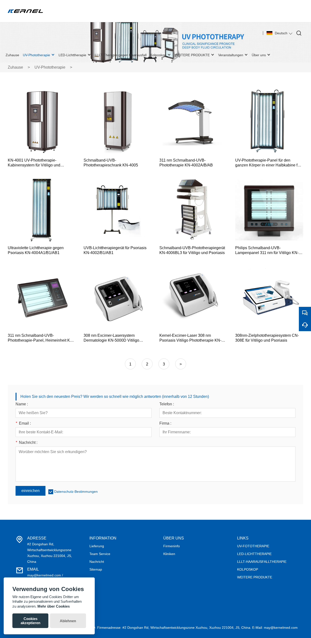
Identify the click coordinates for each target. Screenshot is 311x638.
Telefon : (166, 404)
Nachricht (96, 562)
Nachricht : (26, 443)
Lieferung (96, 546)
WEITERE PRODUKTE (254, 577)
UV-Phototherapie (50, 67)
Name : (22, 404)
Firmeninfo (171, 546)
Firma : (165, 423)
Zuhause (15, 67)
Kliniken (169, 554)
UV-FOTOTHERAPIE (253, 546)
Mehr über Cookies (53, 606)
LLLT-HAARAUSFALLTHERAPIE (261, 562)
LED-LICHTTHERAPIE (254, 554)
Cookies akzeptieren (30, 621)
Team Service (99, 554)
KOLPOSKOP (247, 569)
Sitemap (95, 569)
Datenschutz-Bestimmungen (76, 491)
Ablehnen (68, 621)
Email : (23, 423)
